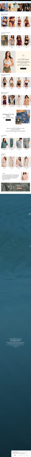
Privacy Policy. (23, 453)
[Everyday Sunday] (15, 3)
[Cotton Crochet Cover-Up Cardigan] (26, 100)
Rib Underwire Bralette (4, 27)
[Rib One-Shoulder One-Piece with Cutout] (26, 40)
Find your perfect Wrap (3, 75)
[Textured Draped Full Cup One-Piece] (19, 40)
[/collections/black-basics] (15, 6)
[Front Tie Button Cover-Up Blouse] (11, 100)
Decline (27, 455)
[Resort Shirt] (4, 162)
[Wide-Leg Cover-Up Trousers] (19, 100)
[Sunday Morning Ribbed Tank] (19, 162)
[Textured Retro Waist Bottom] (26, 22)
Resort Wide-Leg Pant (12, 167)
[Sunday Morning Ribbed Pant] (26, 162)
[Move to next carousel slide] (29, 15)
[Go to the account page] (26, 2)
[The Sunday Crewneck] (19, 143)
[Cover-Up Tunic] (4, 100)
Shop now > (2, 136)
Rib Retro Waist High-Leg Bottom (12, 27)
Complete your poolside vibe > (4, 93)
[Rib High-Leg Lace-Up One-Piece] (4, 40)
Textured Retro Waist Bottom (26, 27)
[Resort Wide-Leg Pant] (11, 162)
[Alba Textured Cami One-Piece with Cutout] (11, 40)
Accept (21, 455)
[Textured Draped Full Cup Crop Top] (19, 22)
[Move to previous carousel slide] (28, 15)
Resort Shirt (4, 167)
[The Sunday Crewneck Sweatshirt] (25, 176)
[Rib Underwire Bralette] (4, 22)
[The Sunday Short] (26, 143)
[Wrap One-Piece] (4, 82)
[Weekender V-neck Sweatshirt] (4, 143)
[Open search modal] (24, 2)
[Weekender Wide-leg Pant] (11, 143)
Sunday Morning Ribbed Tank (19, 167)
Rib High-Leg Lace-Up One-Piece (4, 46)
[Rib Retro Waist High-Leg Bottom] (11, 22)
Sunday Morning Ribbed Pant (26, 167)
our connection (16, 343)
